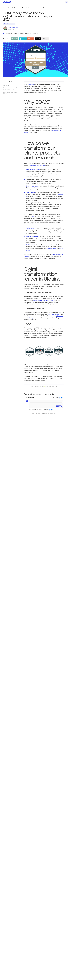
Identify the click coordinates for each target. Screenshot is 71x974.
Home (4, 7)
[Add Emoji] (30, 406)
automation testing (51, 248)
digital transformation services (37, 165)
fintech (33, 216)
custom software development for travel (44, 300)
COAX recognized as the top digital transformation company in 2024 (28, 7)
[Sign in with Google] (59, 398)
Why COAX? (6, 85)
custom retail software (53, 314)
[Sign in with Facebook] (62, 398)
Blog (9, 7)
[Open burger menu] (66, 2)
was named (31, 84)
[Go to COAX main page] (7, 2)
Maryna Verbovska (13, 27)
